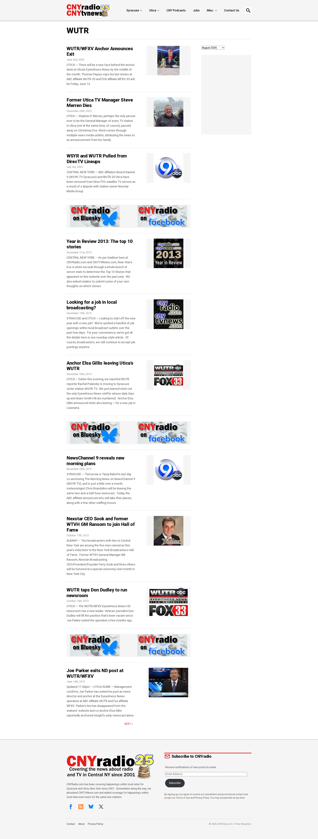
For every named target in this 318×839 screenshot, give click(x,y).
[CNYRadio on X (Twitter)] (101, 807)
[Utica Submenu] (158, 10)
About (81, 824)
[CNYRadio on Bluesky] (91, 807)
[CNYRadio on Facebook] (71, 807)
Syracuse (132, 10)
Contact (71, 824)
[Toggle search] (248, 10)
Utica (152, 10)
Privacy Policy (95, 824)
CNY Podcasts (176, 10)
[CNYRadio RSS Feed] (81, 807)
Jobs (196, 10)
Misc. (210, 10)
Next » (128, 723)
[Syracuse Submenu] (141, 10)
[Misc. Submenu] (216, 10)
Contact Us (231, 10)
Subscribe (175, 783)
